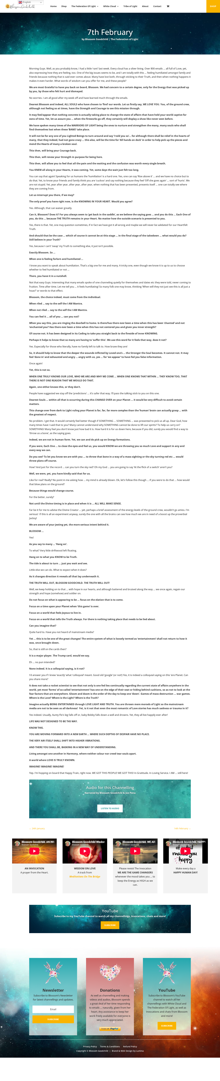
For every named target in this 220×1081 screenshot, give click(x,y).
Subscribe (110, 925)
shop (213, 6)
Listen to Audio (110, 808)
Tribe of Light (130, 6)
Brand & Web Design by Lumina (128, 1050)
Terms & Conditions (110, 1047)
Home (53, 6)
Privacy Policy (90, 1047)
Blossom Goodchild (96, 39)
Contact (157, 6)
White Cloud (109, 6)
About (145, 6)
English (26, 2)
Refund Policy (130, 1047)
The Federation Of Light (83, 6)
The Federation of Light (124, 39)
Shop (64, 6)
